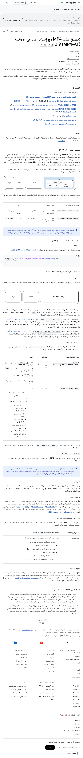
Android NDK (49, 700)
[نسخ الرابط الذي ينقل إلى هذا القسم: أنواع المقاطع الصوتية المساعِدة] (57, 454)
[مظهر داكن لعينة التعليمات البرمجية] (76, 256)
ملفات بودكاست (76, 677)
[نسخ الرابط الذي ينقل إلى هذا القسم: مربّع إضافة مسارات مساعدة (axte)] (50, 241)
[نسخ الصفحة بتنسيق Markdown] (45, 44)
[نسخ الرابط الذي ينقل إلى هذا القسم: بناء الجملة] (70, 245)
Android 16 (76, 689)
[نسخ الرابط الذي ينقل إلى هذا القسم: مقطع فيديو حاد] (69, 481)
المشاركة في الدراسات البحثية (19, 696)
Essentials (62, 31)
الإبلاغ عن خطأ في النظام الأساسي (18, 686)
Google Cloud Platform (72, 731)
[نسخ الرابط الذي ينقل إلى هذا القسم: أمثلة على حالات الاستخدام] (52, 589)
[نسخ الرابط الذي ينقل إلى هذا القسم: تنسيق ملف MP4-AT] (57, 150)
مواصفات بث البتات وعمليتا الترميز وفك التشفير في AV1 (54, 120)
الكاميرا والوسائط (49, 664)
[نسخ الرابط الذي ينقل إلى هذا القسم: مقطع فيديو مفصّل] (67, 497)
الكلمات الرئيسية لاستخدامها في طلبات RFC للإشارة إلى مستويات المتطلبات (52, 97)
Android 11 (76, 707)
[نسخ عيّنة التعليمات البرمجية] (79, 256)
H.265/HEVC (37, 507)
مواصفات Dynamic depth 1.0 (61, 512)
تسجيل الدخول (7, 3)
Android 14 (76, 696)
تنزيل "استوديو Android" (46, 696)
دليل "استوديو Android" (46, 686)
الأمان (78, 663)
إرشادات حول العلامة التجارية (57, 742)
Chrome (77, 724)
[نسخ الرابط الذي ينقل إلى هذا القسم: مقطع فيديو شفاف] (67, 568)
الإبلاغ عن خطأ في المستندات (19, 689)
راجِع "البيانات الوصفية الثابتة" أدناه (18, 319)
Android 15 (76, 693)
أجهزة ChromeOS (21, 661)
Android (77, 656)
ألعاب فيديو (50, 654)
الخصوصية (51, 668)
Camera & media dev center (67, 9)
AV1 (18, 507)
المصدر (78, 667)
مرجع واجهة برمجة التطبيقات (46, 693)
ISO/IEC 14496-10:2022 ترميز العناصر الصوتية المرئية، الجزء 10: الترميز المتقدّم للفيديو (46, 105)
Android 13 (76, 700)
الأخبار (78, 670)
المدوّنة (78, 673)
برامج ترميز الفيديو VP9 (64, 116)
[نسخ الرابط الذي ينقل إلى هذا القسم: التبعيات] (70, 88)
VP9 (26, 507)
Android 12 (76, 703)
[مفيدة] (7, 31)
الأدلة (33, 31)
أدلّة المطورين (50, 689)
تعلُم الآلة (51, 658)
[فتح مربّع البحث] (35, 2)
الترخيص (69, 742)
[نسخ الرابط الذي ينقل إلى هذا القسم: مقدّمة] (72, 133)
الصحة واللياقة (50, 661)
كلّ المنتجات (77, 734)
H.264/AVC (50, 507)
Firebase (77, 727)
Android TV (23, 668)
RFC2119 (61, 141)
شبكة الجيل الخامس (48, 671)
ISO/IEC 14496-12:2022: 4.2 (25, 250)
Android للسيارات (21, 664)
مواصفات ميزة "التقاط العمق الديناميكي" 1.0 (62, 124)
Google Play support (20, 693)
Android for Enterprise (72, 660)
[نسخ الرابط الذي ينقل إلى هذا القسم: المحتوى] (72, 278)
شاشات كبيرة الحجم (21, 654)
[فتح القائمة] (79, 2)
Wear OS (24, 658)
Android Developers (74, 31)
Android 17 (76, 686)
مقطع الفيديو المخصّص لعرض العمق (26, 578)
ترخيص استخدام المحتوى (27, 630)
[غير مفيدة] (4, 31)
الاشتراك (50, 747)
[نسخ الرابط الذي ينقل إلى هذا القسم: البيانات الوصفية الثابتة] (63, 342)
